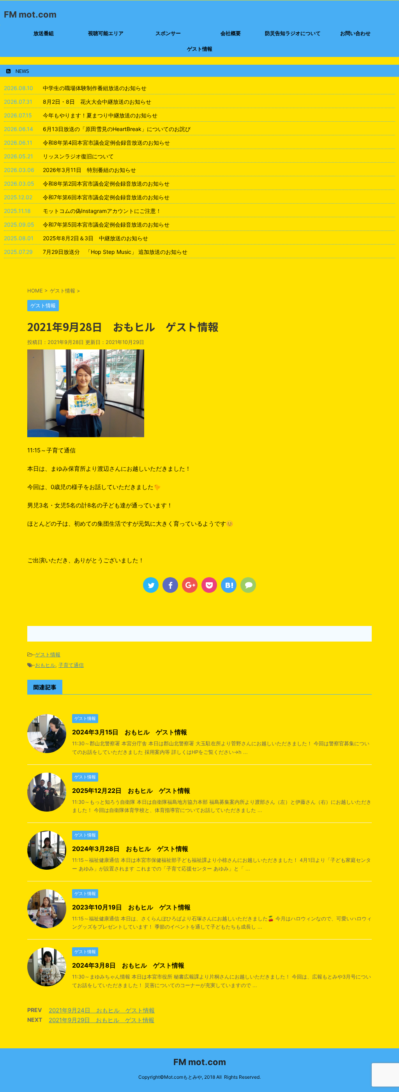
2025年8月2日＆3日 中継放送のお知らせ (95, 238)
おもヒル (45, 665)
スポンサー (168, 33)
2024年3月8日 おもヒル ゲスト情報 (128, 965)
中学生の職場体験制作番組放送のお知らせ (95, 88)
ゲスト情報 (199, 49)
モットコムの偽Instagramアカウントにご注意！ (102, 210)
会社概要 (231, 33)
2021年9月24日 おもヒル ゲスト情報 (102, 1010)
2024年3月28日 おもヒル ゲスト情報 (130, 849)
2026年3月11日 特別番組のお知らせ (89, 170)
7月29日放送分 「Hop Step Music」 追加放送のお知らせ (115, 251)
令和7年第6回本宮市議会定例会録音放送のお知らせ (106, 197)
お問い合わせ (355, 33)
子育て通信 (71, 665)
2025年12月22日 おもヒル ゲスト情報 (131, 790)
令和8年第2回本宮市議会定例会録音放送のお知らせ (106, 183)
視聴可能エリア (106, 33)
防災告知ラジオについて (293, 33)
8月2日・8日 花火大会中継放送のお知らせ (97, 101)
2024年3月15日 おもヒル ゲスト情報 (129, 732)
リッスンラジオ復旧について (78, 156)
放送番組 (44, 33)
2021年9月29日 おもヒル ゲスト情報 (101, 1020)
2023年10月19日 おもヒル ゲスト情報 (131, 907)
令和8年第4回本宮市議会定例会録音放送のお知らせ (106, 142)
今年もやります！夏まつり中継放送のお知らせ (100, 115)
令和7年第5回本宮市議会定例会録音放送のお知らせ (106, 224)
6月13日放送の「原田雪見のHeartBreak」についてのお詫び (117, 129)
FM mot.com (30, 14)
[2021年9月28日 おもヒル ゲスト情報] (229, 585)
